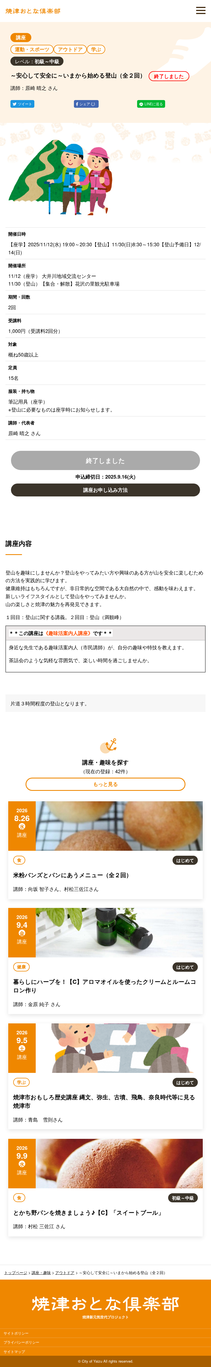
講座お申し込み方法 (105, 489)
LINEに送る (154, 103)
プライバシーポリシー (21, 1342)
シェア (85, 103)
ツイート (25, 103)
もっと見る (105, 784)
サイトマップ (14, 1351)
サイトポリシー (16, 1333)
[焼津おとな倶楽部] (32, 12)
